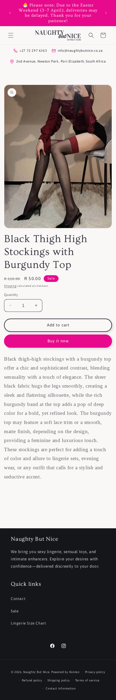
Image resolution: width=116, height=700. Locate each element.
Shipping (10, 285)
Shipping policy (58, 680)
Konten (74, 672)
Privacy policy (95, 672)
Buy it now (58, 341)
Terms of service (87, 680)
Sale (15, 611)
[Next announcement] (106, 13)
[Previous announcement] (10, 13)
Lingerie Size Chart (28, 623)
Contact (18, 598)
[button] (11, 35)
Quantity (11, 295)
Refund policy (32, 680)
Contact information (61, 688)
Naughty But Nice (36, 672)
